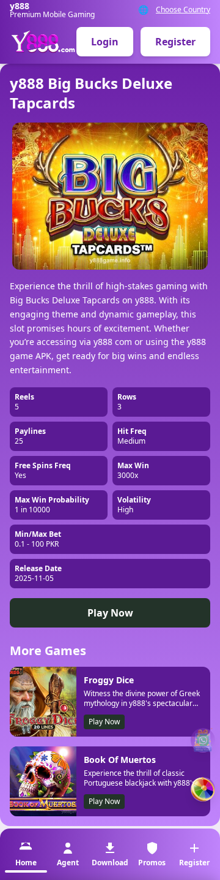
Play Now (110, 613)
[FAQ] (203, 740)
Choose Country (183, 10)
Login (105, 41)
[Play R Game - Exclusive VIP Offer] (203, 789)
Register (175, 41)
